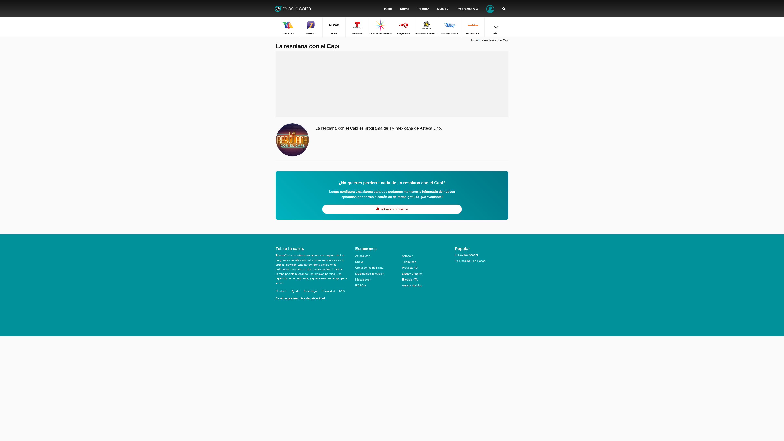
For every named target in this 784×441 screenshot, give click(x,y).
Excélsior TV (410, 279)
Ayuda (295, 291)
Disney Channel (412, 273)
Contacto (281, 291)
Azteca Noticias (412, 285)
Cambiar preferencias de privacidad (300, 298)
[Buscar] (503, 8)
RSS (342, 291)
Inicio (474, 40)
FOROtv (360, 285)
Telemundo (409, 261)
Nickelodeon (363, 279)
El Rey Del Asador (466, 254)
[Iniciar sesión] (490, 8)
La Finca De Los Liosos (470, 260)
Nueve (359, 261)
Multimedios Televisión (369, 273)
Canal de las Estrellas (369, 267)
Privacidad (328, 291)
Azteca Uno (362, 255)
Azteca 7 (407, 255)
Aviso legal (310, 291)
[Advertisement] (392, 84)
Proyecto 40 (410, 267)
